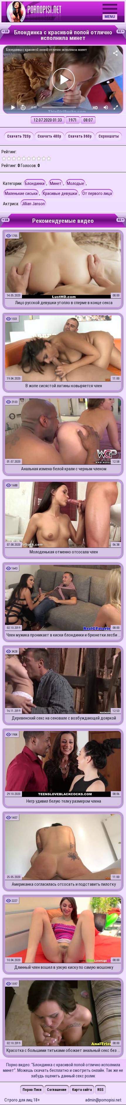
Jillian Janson (33, 203)
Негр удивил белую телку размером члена (63, 801)
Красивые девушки (60, 193)
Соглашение (57, 1090)
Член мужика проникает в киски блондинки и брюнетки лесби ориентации (63, 635)
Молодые (75, 183)
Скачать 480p (49, 136)
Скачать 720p (19, 136)
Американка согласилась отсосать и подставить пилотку (64, 884)
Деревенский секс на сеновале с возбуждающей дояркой (64, 718)
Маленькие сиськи (21, 193)
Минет (56, 183)
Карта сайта (82, 1090)
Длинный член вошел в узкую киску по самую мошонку (63, 967)
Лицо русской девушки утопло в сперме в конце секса (64, 302)
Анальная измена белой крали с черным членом (63, 468)
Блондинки (35, 183)
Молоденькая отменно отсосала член (64, 552)
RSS (100, 1090)
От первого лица (97, 193)
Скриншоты (108, 136)
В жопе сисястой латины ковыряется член (63, 385)
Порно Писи (32, 1090)
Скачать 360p (80, 136)
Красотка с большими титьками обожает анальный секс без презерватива (63, 1050)
